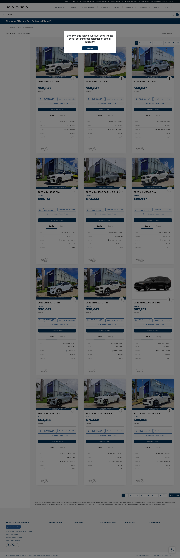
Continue (90, 48)
